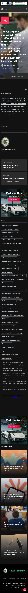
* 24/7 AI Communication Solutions (11, 225)
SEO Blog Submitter (18, 587)
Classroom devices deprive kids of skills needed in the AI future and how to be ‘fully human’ (14, 376)
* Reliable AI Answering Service (10, 250)
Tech (3, 27)
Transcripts (6, 585)
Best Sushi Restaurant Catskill (9, 268)
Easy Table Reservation (20, 290)
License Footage (15, 585)
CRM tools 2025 (21, 279)
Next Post (20, 76)
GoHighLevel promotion (8, 300)
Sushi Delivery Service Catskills (10, 354)
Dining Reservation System (9, 286)
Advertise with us (7, 583)
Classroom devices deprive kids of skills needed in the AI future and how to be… (13, 524)
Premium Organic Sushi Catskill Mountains (13, 329)
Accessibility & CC (21, 578)
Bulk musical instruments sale (10, 275)
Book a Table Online (7, 272)
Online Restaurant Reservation (10, 322)
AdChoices (5, 581)
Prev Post (13, 76)
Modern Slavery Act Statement (17, 581)
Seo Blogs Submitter (8, 149)
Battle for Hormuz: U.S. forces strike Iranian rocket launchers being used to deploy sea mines (14, 384)
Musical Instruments (18, 315)
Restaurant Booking (17, 333)
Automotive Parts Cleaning (9, 265)
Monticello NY (5, 315)
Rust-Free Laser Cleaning (8, 336)
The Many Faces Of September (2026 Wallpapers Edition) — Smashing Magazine (14, 468)
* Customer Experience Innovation (11, 247)
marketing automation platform (10, 311)
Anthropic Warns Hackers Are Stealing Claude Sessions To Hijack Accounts (13, 496)
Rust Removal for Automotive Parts (11, 340)
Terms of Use (12, 578)
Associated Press (7, 93)
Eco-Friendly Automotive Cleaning (11, 293)
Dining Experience (7, 283)
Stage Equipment (6, 343)
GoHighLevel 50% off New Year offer (11, 297)
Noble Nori (5, 318)
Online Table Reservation (8, 326)
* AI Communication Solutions (10, 229)
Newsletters (23, 583)
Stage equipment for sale (8, 347)
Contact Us (4, 578)
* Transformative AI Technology (10, 254)
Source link (4, 127)
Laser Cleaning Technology (9, 304)
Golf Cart (20, 300)
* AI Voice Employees (7, 236)
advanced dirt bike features (9, 257)
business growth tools (8, 279)
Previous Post (10, 162)
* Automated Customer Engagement (11, 243)
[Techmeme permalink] (1, 93)
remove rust (5, 333)
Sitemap (22, 585)
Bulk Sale (23, 275)
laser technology (6, 308)
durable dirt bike (6, 290)
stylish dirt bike (6, 351)
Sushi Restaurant (6, 358)
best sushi (21, 265)
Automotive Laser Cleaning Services (11, 261)
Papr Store (15, 583)
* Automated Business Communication (12, 240)
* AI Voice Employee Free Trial (10, 232)
